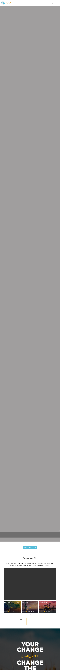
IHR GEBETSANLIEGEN (30, 547)
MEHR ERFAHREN (21, 621)
